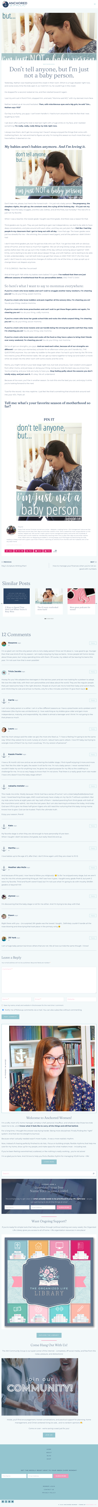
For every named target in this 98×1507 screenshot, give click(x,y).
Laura (11, 728)
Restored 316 (91, 1504)
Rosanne (12, 643)
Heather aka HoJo (17, 867)
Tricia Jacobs (14, 671)
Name (5, 999)
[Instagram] (6, 1501)
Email (38, 999)
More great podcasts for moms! (80, 608)
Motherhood (49, 64)
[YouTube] (12, 1501)
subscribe (58, 1010)
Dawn (11, 915)
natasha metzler (16, 786)
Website (70, 999)
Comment (7, 969)
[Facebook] (3, 1501)
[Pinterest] (9, 1501)
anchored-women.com (14, 545)
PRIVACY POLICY (49, 1493)
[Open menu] (94, 4)
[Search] (93, 1173)
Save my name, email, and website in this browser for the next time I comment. (34, 1005)
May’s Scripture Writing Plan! (14, 564)
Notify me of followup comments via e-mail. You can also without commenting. (43, 1010)
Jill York (12, 937)
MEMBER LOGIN (49, 1486)
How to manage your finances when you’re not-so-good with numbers (74, 565)
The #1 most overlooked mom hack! (48, 608)
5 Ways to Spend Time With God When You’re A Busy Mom (16, 609)
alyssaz (11, 896)
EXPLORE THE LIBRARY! (49, 1335)
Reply (93, 643)
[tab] (45, 618)
